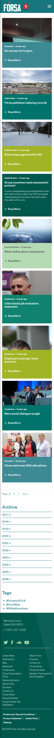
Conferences (8, 669)
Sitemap (7, 722)
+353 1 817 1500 (15, 630)
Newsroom (7, 666)
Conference (9, 299)
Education (8, 46)
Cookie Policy (31, 718)
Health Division (10, 150)
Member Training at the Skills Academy (40, 675)
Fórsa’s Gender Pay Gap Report (11, 703)
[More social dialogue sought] (27, 393)
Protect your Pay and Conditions (19, 714)
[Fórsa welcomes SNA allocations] (27, 445)
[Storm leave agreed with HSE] (27, 134)
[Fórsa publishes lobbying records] (27, 82)
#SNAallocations (17, 608)
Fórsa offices (8, 694)
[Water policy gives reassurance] (27, 231)
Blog (4, 662)
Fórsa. (14, 729)
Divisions (6, 687)
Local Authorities (11, 247)
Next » (25, 494)
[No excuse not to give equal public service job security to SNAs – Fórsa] (27, 30)
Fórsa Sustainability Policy (12, 675)
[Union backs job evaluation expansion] (27, 283)
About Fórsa (8, 683)
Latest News (9, 98)
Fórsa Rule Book (10, 698)
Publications (8, 659)
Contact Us (7, 690)
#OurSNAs (13, 605)
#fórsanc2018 (15, 601)
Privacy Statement (12, 718)
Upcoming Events (10, 680)
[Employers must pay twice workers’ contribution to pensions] (27, 338)
